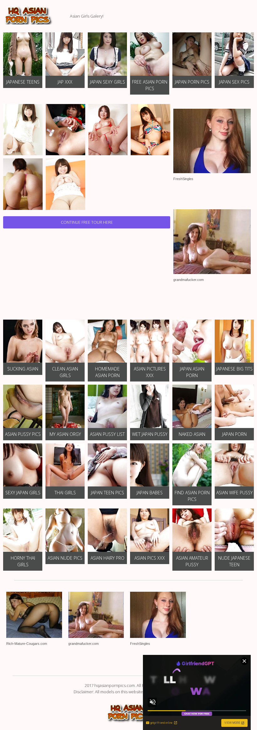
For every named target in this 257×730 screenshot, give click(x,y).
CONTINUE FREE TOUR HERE (87, 222)
